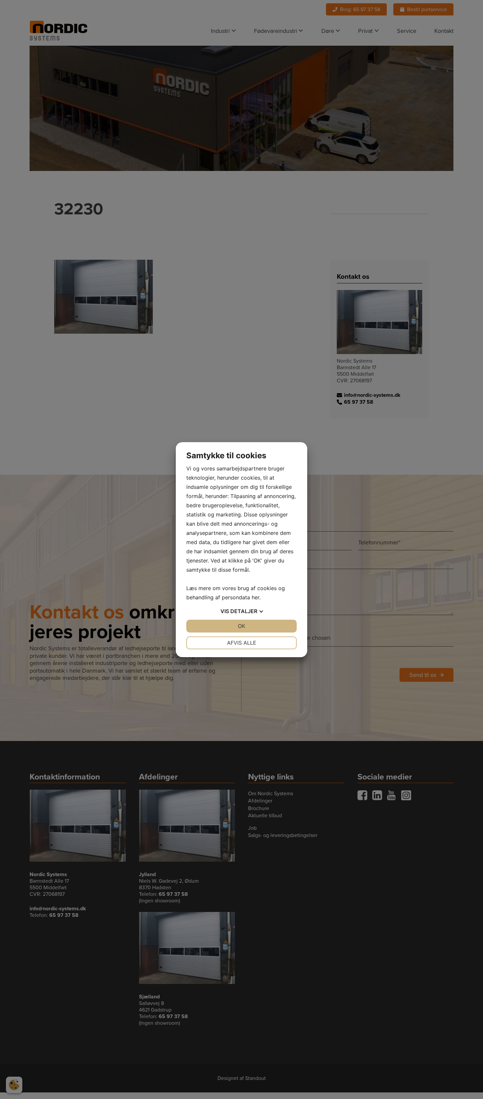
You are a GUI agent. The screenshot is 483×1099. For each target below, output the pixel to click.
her (255, 597)
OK (241, 626)
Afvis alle (241, 642)
